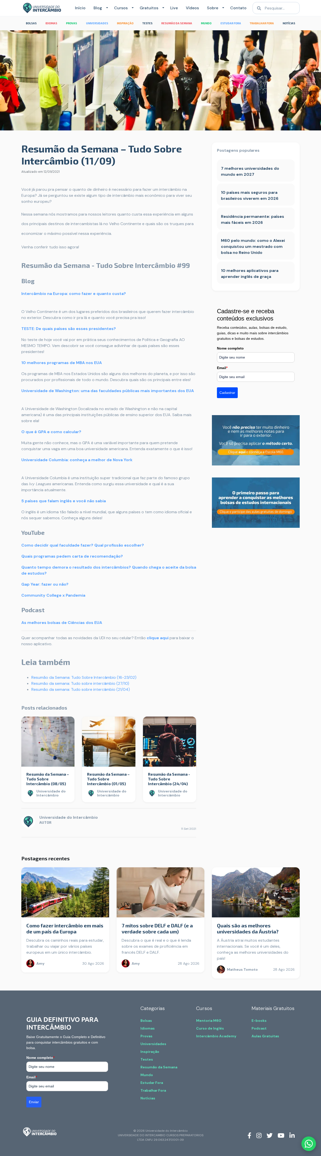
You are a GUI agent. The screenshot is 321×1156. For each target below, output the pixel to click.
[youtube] (281, 1135)
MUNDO (206, 23)
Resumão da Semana (158, 1067)
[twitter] (270, 1135)
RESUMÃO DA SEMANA (176, 23)
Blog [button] (98, 8)
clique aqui (158, 637)
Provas (146, 1036)
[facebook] (249, 1135)
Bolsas (146, 1020)
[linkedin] (292, 1135)
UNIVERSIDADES (97, 23)
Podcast (259, 1028)
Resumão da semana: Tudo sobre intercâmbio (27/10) (80, 683)
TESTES (147, 23)
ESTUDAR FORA (230, 23)
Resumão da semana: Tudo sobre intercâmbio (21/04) (80, 689)
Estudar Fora (151, 1082)
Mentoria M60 (208, 1020)
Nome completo (230, 348)
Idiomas (147, 1028)
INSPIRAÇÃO (125, 23)
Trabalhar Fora (153, 1090)
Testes (146, 1059)
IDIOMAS (51, 23)
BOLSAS (31, 23)
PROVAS (71, 23)
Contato (238, 8)
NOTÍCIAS (289, 23)
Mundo (146, 1075)
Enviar (34, 1102)
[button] (106, 8)
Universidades (153, 1044)
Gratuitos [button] (149, 8)
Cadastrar (227, 393)
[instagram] (259, 1135)
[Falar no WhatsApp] (308, 1143)
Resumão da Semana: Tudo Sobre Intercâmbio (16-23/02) (83, 677)
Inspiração (149, 1051)
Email (222, 368)
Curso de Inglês (210, 1028)
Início (80, 8)
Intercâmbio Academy (216, 1036)
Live (174, 8)
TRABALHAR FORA (262, 23)
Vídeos (192, 8)
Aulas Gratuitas (265, 1036)
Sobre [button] (212, 8)
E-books (259, 1020)
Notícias (147, 1098)
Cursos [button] (121, 8)
